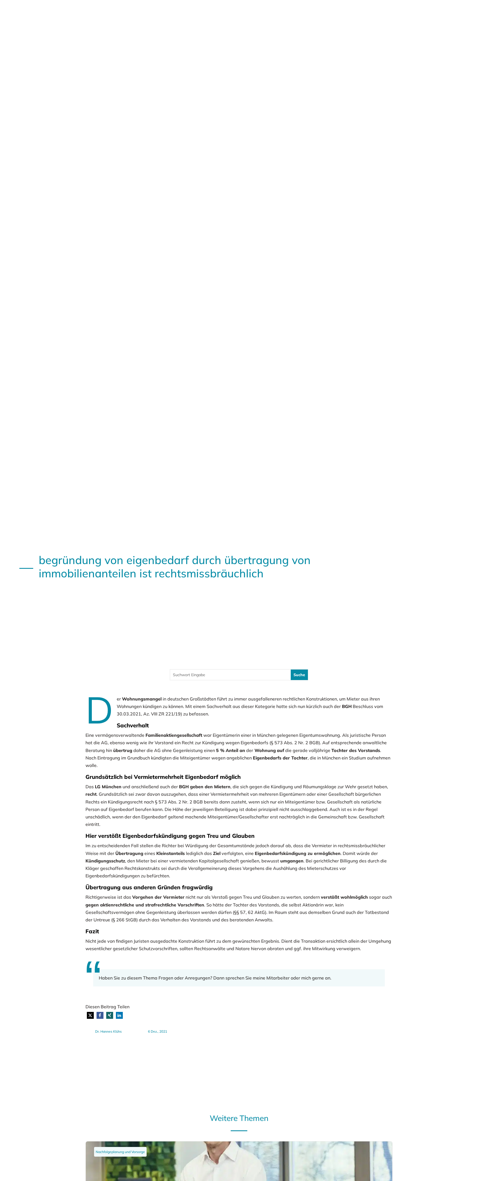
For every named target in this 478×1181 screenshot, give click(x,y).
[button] (90, 1015)
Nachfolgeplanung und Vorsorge (120, 1152)
